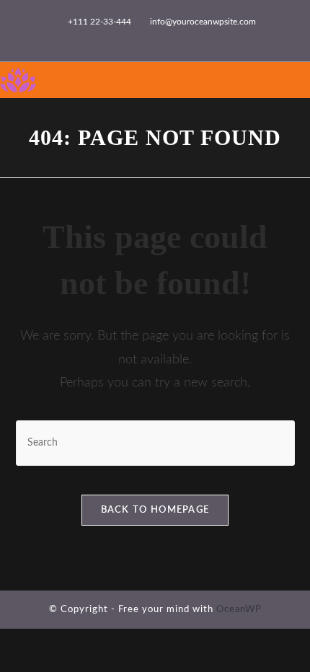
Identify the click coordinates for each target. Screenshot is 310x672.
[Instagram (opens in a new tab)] (149, 36)
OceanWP (239, 609)
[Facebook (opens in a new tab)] (115, 36)
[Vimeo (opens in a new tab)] (182, 36)
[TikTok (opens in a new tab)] (198, 36)
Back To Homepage (155, 510)
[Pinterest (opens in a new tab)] (132, 36)
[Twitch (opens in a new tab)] (213, 36)
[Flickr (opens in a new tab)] (165, 36)
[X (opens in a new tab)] (99, 36)
